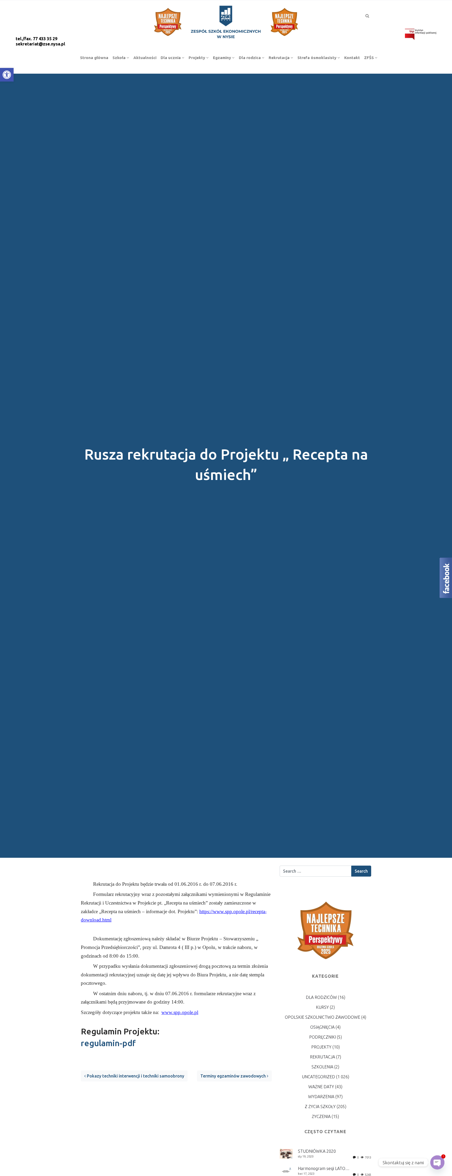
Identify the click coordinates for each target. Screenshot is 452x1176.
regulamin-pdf (108, 1043)
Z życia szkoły (320, 1106)
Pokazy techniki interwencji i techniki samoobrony (135, 1076)
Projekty (321, 1047)
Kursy (322, 1007)
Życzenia (321, 1116)
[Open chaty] (437, 1162)
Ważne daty (321, 1086)
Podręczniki (322, 1037)
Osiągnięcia (322, 1027)
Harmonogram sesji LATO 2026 (327, 1168)
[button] (7, 75)
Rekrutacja (322, 1057)
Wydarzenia (321, 1096)
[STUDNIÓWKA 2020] (286, 1153)
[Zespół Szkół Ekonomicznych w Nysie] (226, 21)
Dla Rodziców (321, 997)
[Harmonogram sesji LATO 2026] (286, 1170)
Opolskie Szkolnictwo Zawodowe (322, 1017)
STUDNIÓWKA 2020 (317, 1151)
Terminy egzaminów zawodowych (233, 1076)
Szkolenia (322, 1066)
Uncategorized (318, 1076)
